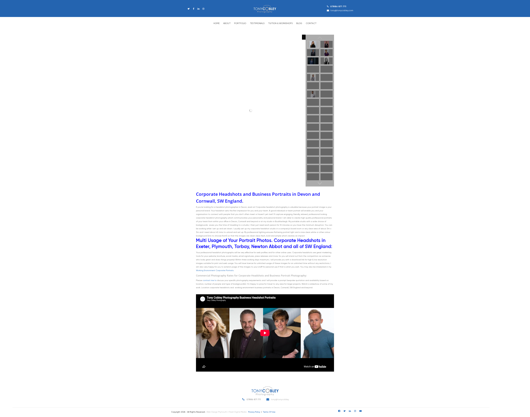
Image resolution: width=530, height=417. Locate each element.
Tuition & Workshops (280, 23)
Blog (299, 23)
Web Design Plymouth (216, 412)
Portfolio (240, 23)
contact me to (210, 280)
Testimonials (257, 23)
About (227, 23)
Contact (311, 23)
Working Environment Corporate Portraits (215, 271)
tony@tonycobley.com (341, 10)
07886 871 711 (338, 6)
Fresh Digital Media (238, 412)
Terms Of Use (269, 412)
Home (217, 23)
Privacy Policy (254, 412)
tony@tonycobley (279, 400)
